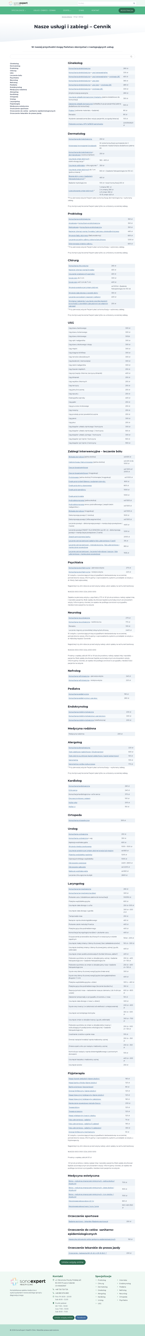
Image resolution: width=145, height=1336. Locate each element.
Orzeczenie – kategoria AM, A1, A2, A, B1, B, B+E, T (88, 1253)
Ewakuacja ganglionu (77, 490)
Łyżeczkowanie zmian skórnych (81, 191)
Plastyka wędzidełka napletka (80, 855)
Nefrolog (13, 82)
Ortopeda (14, 97)
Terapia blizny (74, 1107)
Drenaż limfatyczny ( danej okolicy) (82, 1091)
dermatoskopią (74, 155)
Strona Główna (67, 17)
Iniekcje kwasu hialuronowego (81, 462)
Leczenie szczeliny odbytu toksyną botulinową (87, 240)
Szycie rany (73, 278)
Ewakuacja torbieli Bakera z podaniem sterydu (87, 481)
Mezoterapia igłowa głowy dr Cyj (81, 1201)
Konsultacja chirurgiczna (78, 266)
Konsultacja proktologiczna (79, 219)
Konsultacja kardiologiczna (79, 786)
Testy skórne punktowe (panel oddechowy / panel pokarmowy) (94, 756)
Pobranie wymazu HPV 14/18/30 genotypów (86, 124)
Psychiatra (14, 78)
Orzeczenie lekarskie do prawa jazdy (26, 113)
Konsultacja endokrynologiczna (81, 712)
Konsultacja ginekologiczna (79, 68)
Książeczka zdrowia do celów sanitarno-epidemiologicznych (92, 1239)
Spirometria (73, 760)
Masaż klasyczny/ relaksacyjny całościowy (85, 1099)
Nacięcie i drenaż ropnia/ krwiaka (81, 270)
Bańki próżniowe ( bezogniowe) (81, 1087)
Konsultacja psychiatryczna (79, 568)
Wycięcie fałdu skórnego (78, 236)
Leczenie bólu (16, 75)
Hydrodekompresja (76, 500)
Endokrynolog (16, 87)
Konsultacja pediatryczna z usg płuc (83, 698)
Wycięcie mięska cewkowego (80, 846)
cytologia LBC (114, 77)
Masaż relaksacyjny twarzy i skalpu (82, 1116)
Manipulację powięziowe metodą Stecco (85, 1103)
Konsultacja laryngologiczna (80, 889)
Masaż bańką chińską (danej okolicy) (83, 1083)
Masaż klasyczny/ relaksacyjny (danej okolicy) (86, 1095)
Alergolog (14, 92)
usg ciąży (95, 81)
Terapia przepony (75, 1111)
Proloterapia (74, 477)
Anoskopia (73, 223)
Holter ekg (73, 803)
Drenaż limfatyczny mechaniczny (82, 1132)
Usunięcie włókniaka (77, 165)
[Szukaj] (131, 56)
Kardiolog (14, 94)
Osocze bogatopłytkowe (78, 468)
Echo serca (73, 790)
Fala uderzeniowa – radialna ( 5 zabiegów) (85, 1128)
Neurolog (14, 80)
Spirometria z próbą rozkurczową (82, 764)
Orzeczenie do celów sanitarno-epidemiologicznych (32, 111)
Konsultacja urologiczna (78, 834)
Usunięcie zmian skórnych (79, 159)
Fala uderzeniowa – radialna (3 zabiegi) (84, 1124)
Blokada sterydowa (76, 457)
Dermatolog (15, 66)
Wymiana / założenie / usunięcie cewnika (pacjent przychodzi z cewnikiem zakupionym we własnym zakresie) (88, 303)
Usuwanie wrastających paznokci (82, 274)
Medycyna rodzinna (18, 90)
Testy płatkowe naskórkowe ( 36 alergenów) (86, 752)
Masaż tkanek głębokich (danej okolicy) (84, 1079)
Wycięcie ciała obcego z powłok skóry (83, 293)
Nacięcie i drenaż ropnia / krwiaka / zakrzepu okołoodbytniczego (94, 231)
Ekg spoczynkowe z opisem (79, 798)
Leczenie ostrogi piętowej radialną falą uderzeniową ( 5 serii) (92, 541)
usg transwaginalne (100, 73)
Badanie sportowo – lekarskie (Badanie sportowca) (88, 1221)
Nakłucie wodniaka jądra (78, 871)
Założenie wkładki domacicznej (81, 104)
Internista (123, 1280)
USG (12, 73)
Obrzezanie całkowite (77, 867)
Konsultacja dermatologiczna (80, 139)
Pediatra (13, 85)
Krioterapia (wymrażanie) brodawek (82, 146)
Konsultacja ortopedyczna (79, 820)
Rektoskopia (73, 227)
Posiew (72, 110)
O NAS (81, 10)
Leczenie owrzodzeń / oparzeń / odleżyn (85, 297)
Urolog (13, 99)
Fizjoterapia (15, 104)
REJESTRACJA (127, 10)
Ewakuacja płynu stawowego (80, 485)
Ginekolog (14, 64)
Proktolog (14, 68)
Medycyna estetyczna (19, 106)
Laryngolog (15, 101)
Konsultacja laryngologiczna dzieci (82, 893)
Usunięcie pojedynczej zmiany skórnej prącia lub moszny (91, 851)
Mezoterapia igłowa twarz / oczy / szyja (84, 1206)
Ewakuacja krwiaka (76, 496)
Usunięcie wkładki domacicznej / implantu (85, 97)
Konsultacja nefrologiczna (79, 676)
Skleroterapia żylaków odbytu (81, 244)
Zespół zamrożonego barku (79, 537)
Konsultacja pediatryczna (79, 694)
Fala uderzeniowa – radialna (80, 1120)
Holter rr (72, 807)
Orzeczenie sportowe (19, 109)
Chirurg (13, 71)
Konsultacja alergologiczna (79, 748)
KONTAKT (95, 10)
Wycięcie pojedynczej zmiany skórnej (83, 287)
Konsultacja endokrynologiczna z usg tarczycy (87, 716)
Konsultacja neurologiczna (79, 618)
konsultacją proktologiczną (89, 223)
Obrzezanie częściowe (77, 863)
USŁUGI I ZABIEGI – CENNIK (44, 10)
